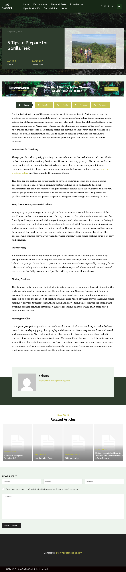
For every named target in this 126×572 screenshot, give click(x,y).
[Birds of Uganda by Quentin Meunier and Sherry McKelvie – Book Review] (108, 442)
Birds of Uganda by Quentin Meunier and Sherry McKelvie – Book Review (109, 456)
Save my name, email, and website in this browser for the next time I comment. (42, 489)
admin (10, 64)
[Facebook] (101, 6)
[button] (119, 6)
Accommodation (72, 454)
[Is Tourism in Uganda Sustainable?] (17, 442)
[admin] (27, 382)
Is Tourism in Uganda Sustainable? (13, 457)
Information (37, 64)
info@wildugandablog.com (69, 552)
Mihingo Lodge (72, 458)
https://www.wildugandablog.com (54, 380)
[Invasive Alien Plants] (48, 442)
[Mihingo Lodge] (78, 442)
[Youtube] (112, 6)
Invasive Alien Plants (44, 458)
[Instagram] (105, 6)
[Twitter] (108, 6)
